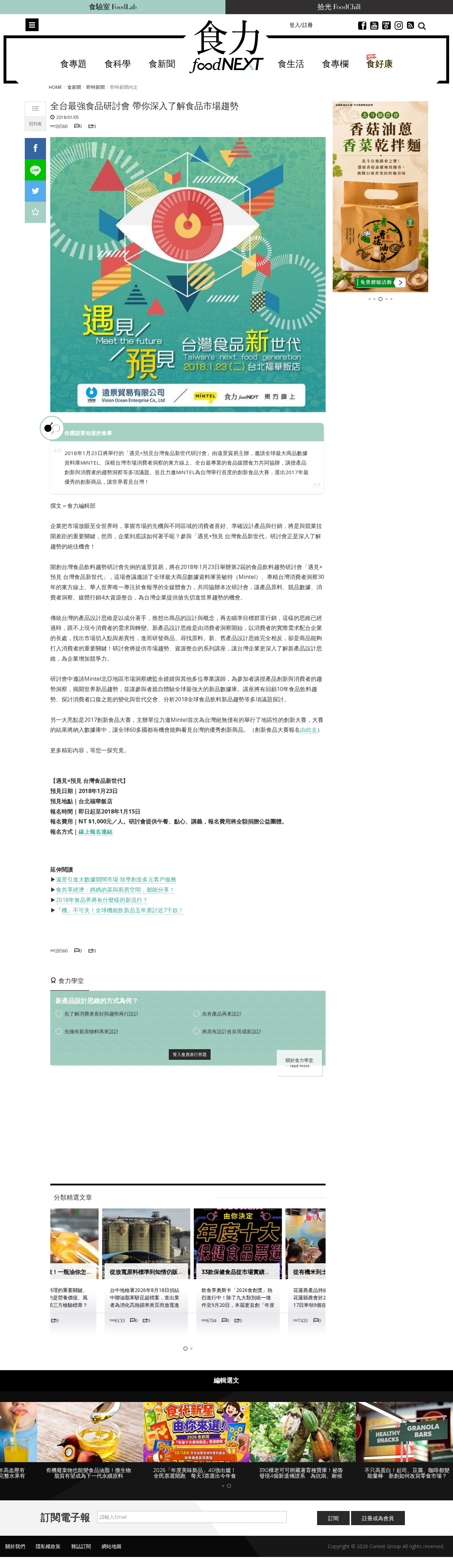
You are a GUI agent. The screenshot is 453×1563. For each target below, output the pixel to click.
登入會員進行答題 (190, 1054)
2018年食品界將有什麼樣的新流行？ (102, 900)
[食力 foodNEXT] (226, 46)
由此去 (308, 730)
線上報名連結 (96, 831)
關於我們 (15, 1546)
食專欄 (335, 64)
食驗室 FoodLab (113, 7)
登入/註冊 (301, 24)
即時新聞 (95, 87)
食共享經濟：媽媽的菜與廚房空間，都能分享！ (115, 889)
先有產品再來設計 (222, 1013)
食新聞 (162, 64)
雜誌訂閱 (81, 1546)
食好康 (379, 64)
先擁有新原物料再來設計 (91, 1031)
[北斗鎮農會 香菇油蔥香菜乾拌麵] (380, 196)
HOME (55, 87)
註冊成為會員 (378, 1518)
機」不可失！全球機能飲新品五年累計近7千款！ (123, 910)
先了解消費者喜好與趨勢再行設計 (101, 1013)
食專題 (73, 64)
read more (299, 1065)
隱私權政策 (48, 1546)
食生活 (291, 64)
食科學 (117, 64)
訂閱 (333, 1518)
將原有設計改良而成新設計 (232, 1031)
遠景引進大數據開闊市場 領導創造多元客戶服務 (116, 879)
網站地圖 (111, 1546)
